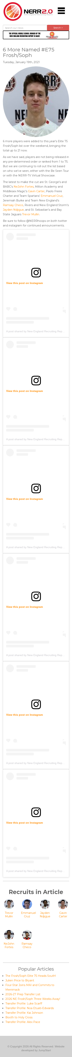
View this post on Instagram (24, 283)
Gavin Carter (36, 191)
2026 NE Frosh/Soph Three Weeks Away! (32, 999)
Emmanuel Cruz (52, 196)
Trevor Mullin (30, 214)
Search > (58, 27)
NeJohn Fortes (24, 186)
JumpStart (44, 1050)
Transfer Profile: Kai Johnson (24, 1012)
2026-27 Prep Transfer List (22, 994)
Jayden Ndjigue (13, 209)
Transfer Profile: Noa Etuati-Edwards (29, 1008)
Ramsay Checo (13, 205)
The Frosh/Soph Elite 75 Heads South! (30, 976)
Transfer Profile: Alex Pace (22, 1022)
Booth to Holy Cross (18, 1017)
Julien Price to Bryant (19, 980)
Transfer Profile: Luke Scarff (23, 1003)
